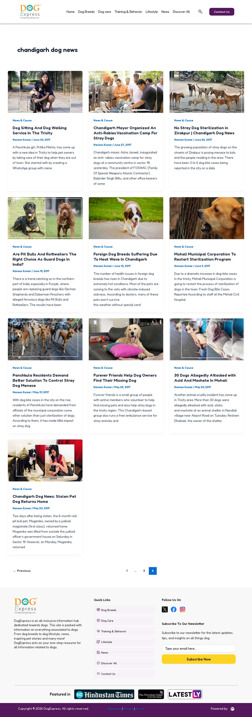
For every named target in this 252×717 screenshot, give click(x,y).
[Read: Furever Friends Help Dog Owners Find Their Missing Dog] (126, 339)
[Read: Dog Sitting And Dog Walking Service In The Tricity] (45, 91)
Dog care (104, 12)
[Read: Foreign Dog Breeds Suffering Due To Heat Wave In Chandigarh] (126, 218)
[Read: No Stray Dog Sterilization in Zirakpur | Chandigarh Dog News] (207, 91)
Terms (140, 708)
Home (71, 12)
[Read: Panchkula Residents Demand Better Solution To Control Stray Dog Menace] (45, 339)
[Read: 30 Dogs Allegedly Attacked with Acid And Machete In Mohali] (207, 339)
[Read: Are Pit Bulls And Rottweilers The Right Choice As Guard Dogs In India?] (45, 218)
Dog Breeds (86, 12)
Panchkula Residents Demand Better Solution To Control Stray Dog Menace (43, 380)
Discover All (181, 12)
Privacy (128, 708)
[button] (200, 12)
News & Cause (22, 120)
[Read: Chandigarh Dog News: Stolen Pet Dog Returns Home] (45, 460)
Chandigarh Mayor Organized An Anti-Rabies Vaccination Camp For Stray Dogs (126, 132)
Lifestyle (152, 12)
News (165, 12)
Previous (22, 570)
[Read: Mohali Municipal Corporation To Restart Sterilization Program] (207, 218)
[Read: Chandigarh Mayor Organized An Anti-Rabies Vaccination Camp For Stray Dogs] (126, 91)
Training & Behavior (128, 12)
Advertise (114, 708)
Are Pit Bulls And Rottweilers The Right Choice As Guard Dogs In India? (44, 259)
